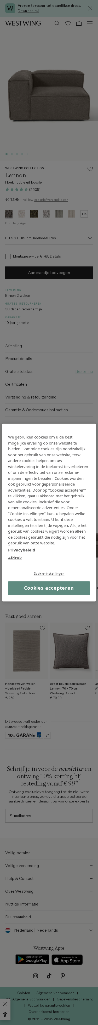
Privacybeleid (21, 550)
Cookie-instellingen (49, 574)
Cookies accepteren (49, 588)
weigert (52, 531)
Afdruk (15, 557)
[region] (48, 512)
